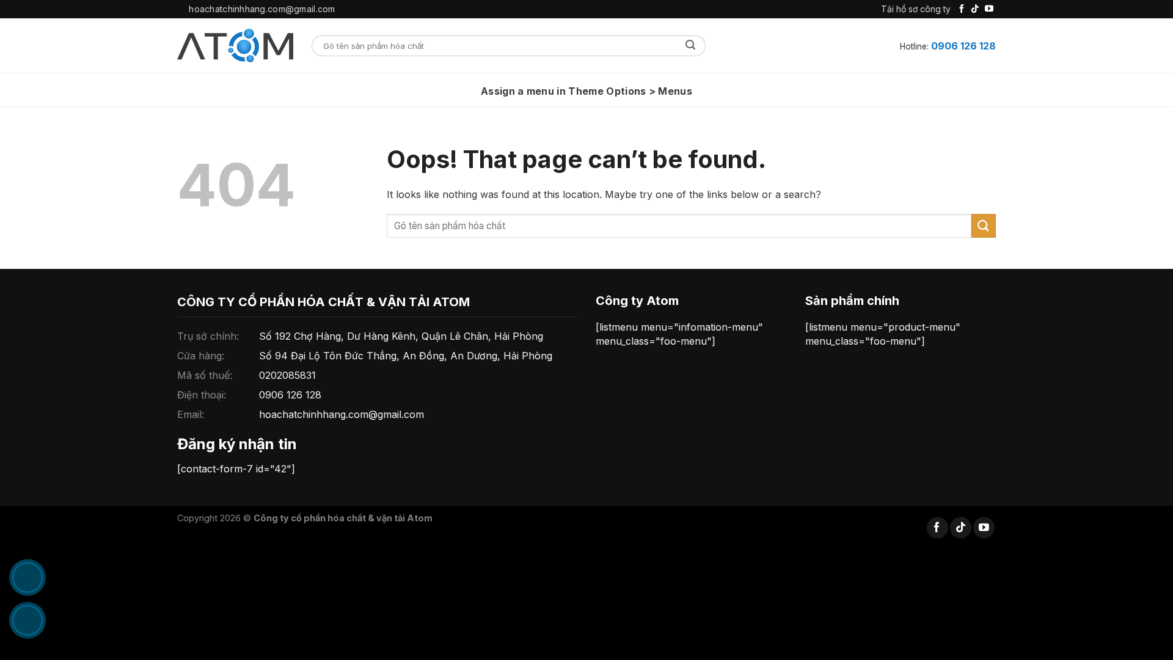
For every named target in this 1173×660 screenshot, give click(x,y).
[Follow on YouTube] (989, 9)
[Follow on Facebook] (961, 9)
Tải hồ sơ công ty (916, 9)
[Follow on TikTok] (975, 9)
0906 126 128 (963, 46)
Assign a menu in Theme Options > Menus (586, 91)
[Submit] (691, 45)
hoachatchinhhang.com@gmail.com (341, 414)
